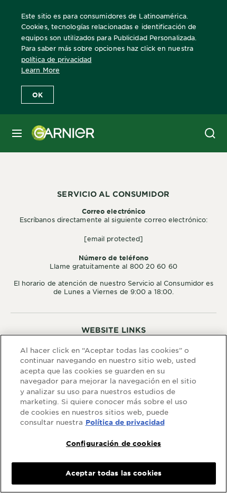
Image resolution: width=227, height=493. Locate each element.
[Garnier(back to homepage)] (59, 133)
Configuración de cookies (113, 443)
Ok (37, 94)
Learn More (40, 70)
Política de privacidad (125, 422)
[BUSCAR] (210, 133)
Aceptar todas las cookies (113, 473)
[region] (113, 413)
